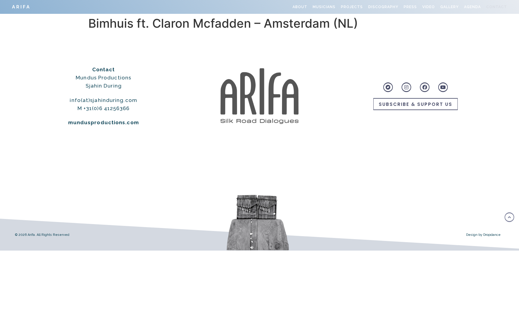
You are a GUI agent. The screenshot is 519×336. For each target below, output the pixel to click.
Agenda (472, 7)
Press (410, 7)
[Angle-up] (509, 217)
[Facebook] (424, 87)
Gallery (449, 7)
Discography (383, 7)
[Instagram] (406, 87)
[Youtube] (443, 87)
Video (428, 7)
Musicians (324, 7)
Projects (352, 7)
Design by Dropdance (483, 235)
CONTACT (496, 7)
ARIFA (21, 7)
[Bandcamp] (388, 87)
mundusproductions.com (103, 122)
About (300, 7)
